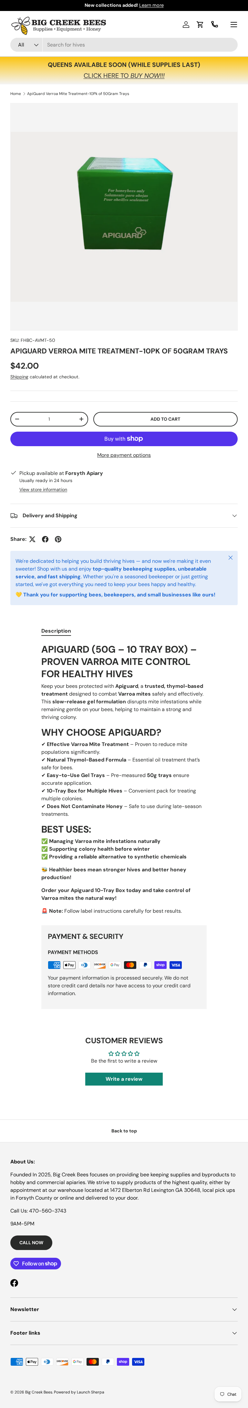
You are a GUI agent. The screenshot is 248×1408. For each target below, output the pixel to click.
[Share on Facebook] (45, 539)
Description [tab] (56, 630)
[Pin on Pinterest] (58, 539)
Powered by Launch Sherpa (79, 1392)
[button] (200, 24)
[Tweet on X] (32, 539)
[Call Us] (215, 24)
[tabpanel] (124, 779)
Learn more (151, 5)
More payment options (124, 455)
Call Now (31, 1242)
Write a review (124, 1079)
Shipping (19, 377)
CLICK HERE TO (124, 75)
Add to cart (165, 419)
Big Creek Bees (38, 1392)
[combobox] (124, 45)
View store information (43, 489)
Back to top (124, 1131)
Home (15, 94)
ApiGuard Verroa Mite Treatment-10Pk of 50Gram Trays (78, 94)
